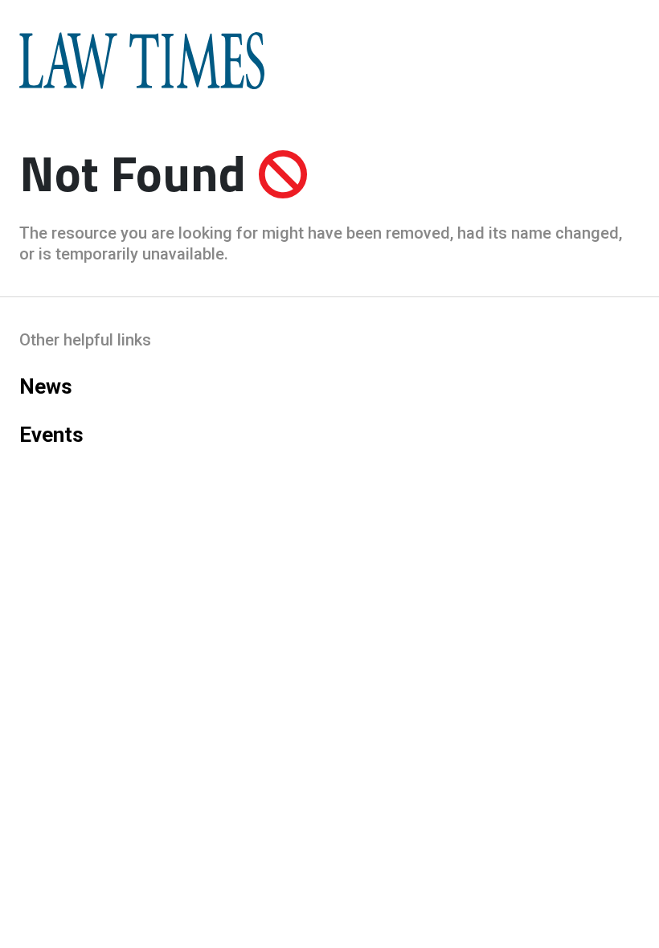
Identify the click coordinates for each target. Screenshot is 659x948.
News (45, 386)
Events (51, 435)
